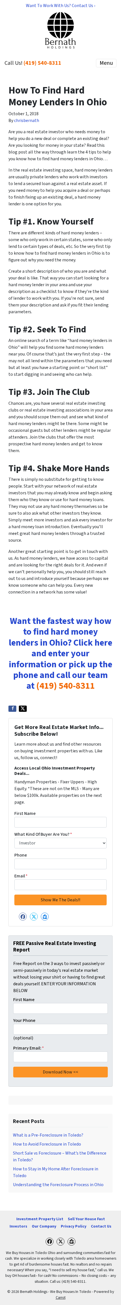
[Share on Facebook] (12, 709)
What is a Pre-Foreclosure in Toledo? (48, 1135)
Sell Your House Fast (86, 1219)
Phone (20, 855)
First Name (25, 813)
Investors (18, 1226)
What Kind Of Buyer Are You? (43, 834)
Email (21, 876)
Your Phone (24, 1020)
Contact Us (101, 1226)
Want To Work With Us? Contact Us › (60, 6)
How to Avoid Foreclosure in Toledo (47, 1144)
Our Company (44, 1226)
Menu (106, 63)
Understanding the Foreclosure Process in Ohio (58, 1185)
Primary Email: (28, 1048)
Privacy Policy (73, 1226)
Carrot (61, 1297)
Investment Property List (39, 1219)
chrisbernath (26, 120)
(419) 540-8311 (42, 63)
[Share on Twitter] (23, 709)
